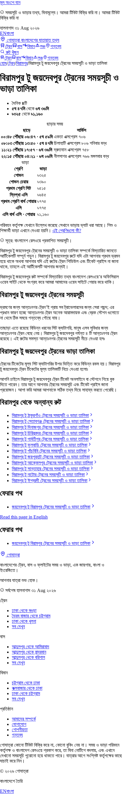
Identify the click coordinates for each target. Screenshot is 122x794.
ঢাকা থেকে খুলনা (24, 621)
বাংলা (10, 33)
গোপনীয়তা (20, 729)
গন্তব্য (55, 46)
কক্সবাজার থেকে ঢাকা (27, 688)
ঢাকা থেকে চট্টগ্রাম (26, 693)
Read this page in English (24, 516)
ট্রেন (8, 46)
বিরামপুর (22, 63)
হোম (3, 63)
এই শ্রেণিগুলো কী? (66, 230)
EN (3, 33)
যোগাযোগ (19, 724)
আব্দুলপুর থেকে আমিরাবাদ (30, 646)
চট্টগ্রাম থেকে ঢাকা (26, 682)
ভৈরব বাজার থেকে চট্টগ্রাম (31, 615)
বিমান (31, 46)
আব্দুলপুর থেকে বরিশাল (28, 657)
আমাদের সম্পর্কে (24, 718)
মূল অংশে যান (10, 2)
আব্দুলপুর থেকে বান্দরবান (29, 652)
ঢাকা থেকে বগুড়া (24, 610)
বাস (19, 46)
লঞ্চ (42, 46)
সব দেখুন (18, 626)
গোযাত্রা (13, 554)
